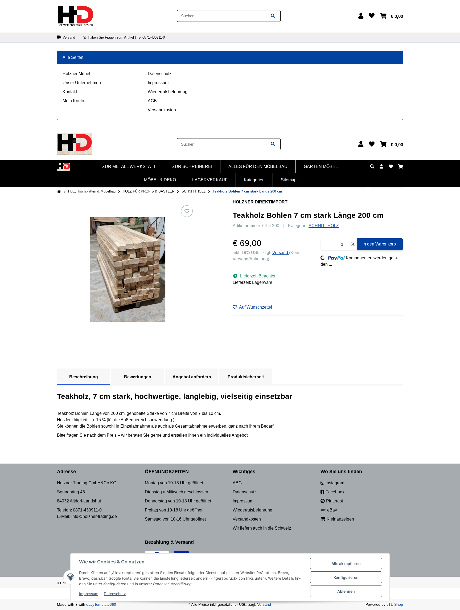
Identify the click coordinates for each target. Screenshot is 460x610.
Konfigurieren (346, 577)
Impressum (158, 82)
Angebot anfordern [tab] (191, 377)
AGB (152, 101)
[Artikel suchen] (273, 16)
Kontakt (70, 91)
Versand (280, 252)
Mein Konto (73, 101)
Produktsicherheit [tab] (246, 377)
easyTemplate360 (101, 604)
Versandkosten (162, 110)
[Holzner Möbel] (75, 15)
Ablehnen (346, 591)
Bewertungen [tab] (137, 377)
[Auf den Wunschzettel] (187, 211)
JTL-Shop (395, 604)
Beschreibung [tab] (83, 377)
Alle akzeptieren (346, 563)
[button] (360, 15)
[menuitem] (129, 166)
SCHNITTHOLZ (324, 225)
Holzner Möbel (76, 73)
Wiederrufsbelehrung (167, 91)
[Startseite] (59, 191)
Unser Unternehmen (82, 82)
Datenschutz (159, 73)
